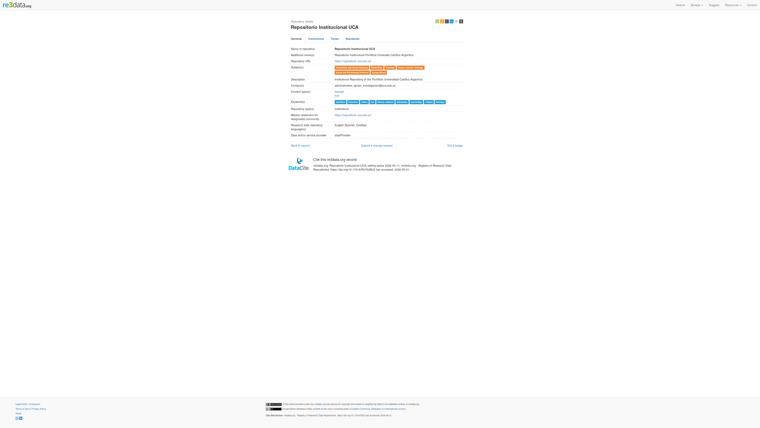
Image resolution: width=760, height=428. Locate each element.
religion (429, 101)
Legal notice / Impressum (27, 404)
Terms (335, 39)
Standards (352, 39)
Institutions (316, 39)
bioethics (340, 101)
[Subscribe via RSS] (17, 418)
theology (440, 101)
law (372, 101)
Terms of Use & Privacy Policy (30, 408)
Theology (390, 67)
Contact (752, 5)
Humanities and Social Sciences (352, 67)
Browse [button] (696, 5)
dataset (339, 92)
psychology (416, 101)
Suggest (714, 5)
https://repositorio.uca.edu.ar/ (353, 61)
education (353, 101)
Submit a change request (377, 145)
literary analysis (385, 101)
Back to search (300, 145)
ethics (364, 101)
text (337, 95)
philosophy (402, 101)
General (296, 39)
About (18, 413)
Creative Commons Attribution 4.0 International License (378, 408)
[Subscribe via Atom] (20, 418)
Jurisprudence (379, 72)
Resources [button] (732, 5)
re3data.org (320, 404)
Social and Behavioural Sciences (352, 72)
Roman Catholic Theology (410, 67)
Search (680, 5)
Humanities (376, 67)
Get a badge (455, 145)
